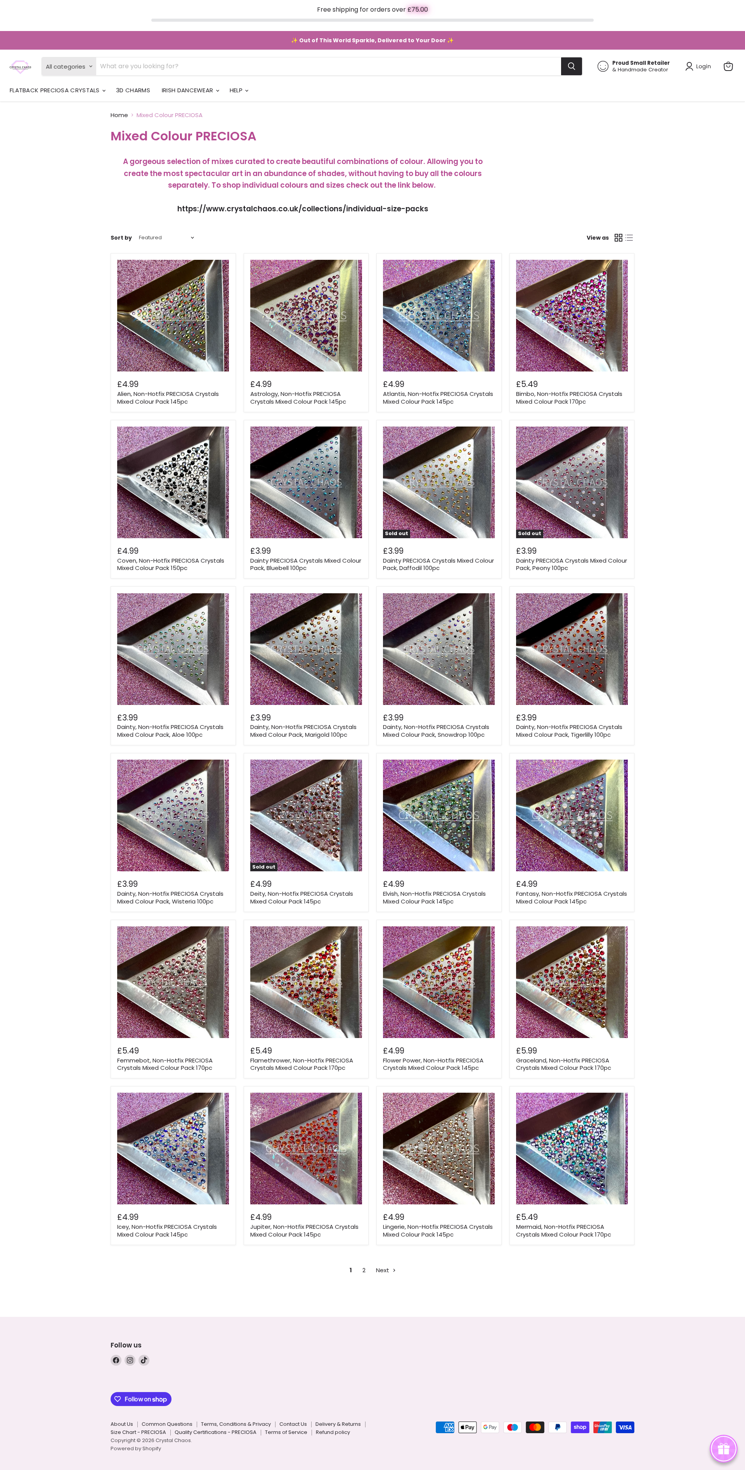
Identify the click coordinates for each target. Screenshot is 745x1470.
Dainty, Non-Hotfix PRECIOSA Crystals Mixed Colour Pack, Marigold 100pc (303, 731)
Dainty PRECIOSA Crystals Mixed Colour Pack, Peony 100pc (571, 564)
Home (119, 115)
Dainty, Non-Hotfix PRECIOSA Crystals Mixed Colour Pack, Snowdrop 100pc (436, 731)
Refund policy (333, 1432)
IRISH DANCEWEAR (188, 90)
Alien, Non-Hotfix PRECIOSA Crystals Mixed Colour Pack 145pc (168, 398)
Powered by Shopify (136, 1448)
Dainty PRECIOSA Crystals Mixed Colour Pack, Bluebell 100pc (305, 564)
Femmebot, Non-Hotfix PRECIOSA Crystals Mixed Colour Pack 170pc (165, 1064)
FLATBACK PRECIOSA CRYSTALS (55, 90)
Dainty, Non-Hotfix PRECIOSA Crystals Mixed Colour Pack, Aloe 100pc (170, 731)
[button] (699, 66)
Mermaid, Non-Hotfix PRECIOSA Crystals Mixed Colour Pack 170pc (563, 1231)
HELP (237, 90)
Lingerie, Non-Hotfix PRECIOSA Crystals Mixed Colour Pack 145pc (438, 1231)
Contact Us (293, 1424)
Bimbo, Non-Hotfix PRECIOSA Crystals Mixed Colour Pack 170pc (569, 398)
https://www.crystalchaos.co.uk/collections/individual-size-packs (302, 209)
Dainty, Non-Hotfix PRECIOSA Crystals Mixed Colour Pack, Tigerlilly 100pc (569, 731)
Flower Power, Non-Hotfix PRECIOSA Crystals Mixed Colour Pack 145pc (433, 1064)
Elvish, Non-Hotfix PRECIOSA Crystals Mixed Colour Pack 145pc (434, 897)
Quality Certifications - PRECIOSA (215, 1432)
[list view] (629, 237)
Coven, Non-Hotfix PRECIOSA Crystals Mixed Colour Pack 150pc (170, 564)
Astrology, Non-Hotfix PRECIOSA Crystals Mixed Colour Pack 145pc (298, 398)
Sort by (121, 238)
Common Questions (167, 1424)
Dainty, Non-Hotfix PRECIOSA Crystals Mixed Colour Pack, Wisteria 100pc (170, 897)
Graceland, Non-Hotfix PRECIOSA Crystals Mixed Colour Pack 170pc (563, 1064)
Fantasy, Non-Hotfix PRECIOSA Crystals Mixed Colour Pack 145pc (571, 897)
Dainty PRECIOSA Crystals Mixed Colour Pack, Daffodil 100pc (438, 564)
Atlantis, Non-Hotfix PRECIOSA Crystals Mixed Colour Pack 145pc (438, 398)
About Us (122, 1424)
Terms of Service (286, 1432)
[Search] (571, 66)
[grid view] (618, 237)
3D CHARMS (133, 90)
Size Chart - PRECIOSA (138, 1432)
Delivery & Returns (338, 1424)
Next (383, 1270)
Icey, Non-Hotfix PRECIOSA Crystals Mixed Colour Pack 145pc (167, 1231)
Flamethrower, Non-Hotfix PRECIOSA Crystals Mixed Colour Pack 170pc (301, 1064)
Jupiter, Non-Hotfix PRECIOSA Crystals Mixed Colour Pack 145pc (304, 1231)
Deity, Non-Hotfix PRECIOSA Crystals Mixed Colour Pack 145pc (301, 897)
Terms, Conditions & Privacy (236, 1424)
